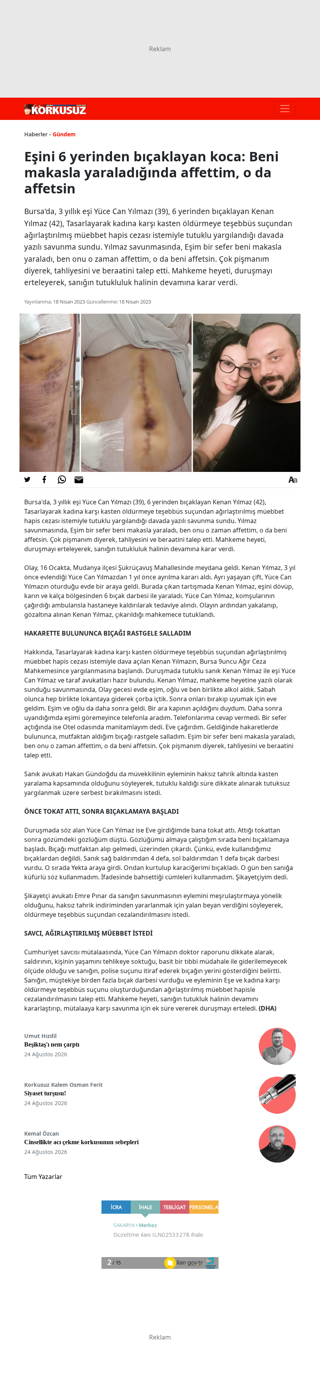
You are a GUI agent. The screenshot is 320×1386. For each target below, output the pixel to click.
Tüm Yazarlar (43, 1176)
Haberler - (37, 134)
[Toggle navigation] (285, 108)
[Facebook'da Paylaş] (44, 480)
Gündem (64, 134)
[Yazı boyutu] (292, 480)
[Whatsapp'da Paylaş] (61, 480)
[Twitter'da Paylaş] (27, 480)
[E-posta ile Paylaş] (79, 480)
